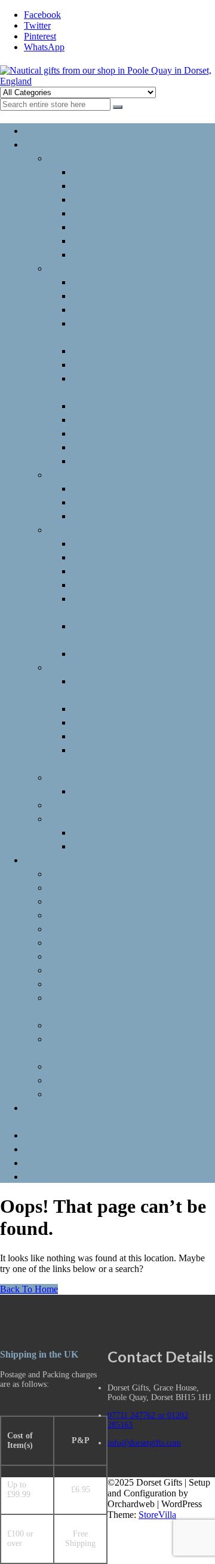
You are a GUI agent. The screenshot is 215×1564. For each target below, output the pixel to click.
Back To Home (29, 1289)
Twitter (37, 25)
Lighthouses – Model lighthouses (128, 384)
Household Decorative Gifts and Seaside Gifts (130, 1045)
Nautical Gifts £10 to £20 (128, 632)
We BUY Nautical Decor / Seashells (89, 1114)
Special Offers (119, 846)
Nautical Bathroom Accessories (124, 329)
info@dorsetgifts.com (144, 1442)
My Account (66, 1176)
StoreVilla (157, 1515)
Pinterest (40, 36)
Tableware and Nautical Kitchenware (136, 756)
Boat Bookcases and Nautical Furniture (124, 1004)
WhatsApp (44, 47)
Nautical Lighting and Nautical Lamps (130, 687)
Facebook (42, 15)
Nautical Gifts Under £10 (128, 605)
